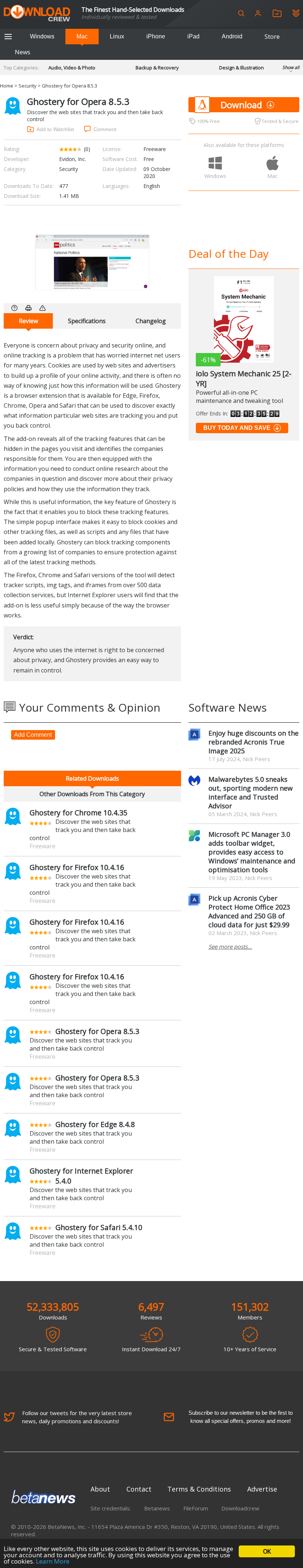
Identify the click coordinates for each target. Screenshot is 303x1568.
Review (28, 321)
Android (232, 36)
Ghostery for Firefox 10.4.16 (77, 867)
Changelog (151, 321)
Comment (104, 129)
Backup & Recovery (157, 67)
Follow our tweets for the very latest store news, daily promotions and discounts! (77, 1417)
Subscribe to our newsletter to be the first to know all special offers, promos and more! (240, 1417)
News (22, 52)
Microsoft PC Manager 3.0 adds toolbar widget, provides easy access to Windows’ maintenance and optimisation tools (251, 852)
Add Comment (33, 735)
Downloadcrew (240, 1508)
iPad (193, 36)
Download (241, 105)
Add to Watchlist (55, 129)
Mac (82, 36)
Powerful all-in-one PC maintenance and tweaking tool (239, 396)
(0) (87, 149)
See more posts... (230, 946)
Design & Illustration (241, 67)
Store (272, 36)
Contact (139, 1489)
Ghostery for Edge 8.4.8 (95, 1124)
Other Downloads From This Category (92, 794)
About (100, 1489)
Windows (42, 36)
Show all (290, 67)
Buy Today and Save (236, 428)
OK (266, 1551)
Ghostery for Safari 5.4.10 (98, 1227)
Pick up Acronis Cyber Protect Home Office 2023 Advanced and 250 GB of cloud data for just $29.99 (249, 911)
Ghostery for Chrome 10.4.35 (78, 813)
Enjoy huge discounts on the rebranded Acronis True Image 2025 (253, 742)
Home (6, 85)
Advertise (262, 1489)
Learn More (52, 1561)
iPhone (155, 36)
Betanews (157, 1508)
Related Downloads (92, 778)
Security (27, 85)
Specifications (87, 321)
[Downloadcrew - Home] (37, 13)
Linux (117, 36)
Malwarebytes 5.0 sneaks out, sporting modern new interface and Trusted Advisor (250, 792)
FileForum (195, 1508)
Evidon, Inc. (72, 158)
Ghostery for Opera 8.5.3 (97, 1031)
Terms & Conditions (199, 1489)
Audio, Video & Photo (71, 67)
